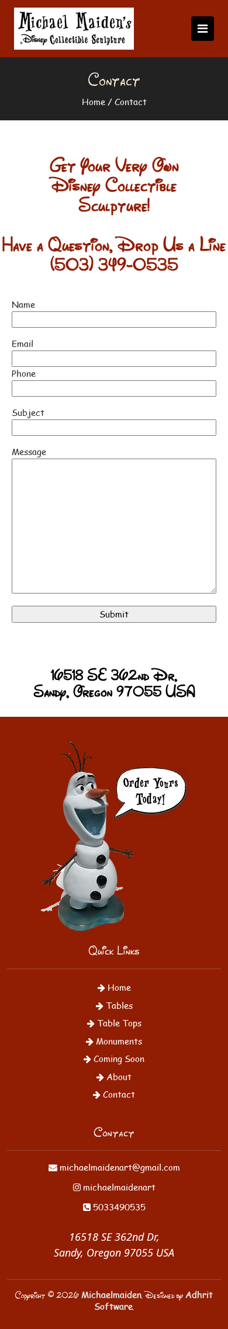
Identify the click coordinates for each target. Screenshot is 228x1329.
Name (23, 304)
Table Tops (118, 1022)
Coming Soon (117, 1058)
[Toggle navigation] (202, 28)
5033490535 (118, 1206)
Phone (24, 373)
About (118, 1076)
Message (29, 451)
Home (93, 101)
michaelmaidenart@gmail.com (118, 1167)
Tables (118, 1005)
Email (22, 343)
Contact (131, 101)
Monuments (118, 1041)
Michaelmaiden (111, 1294)
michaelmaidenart (118, 1187)
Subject (28, 412)
